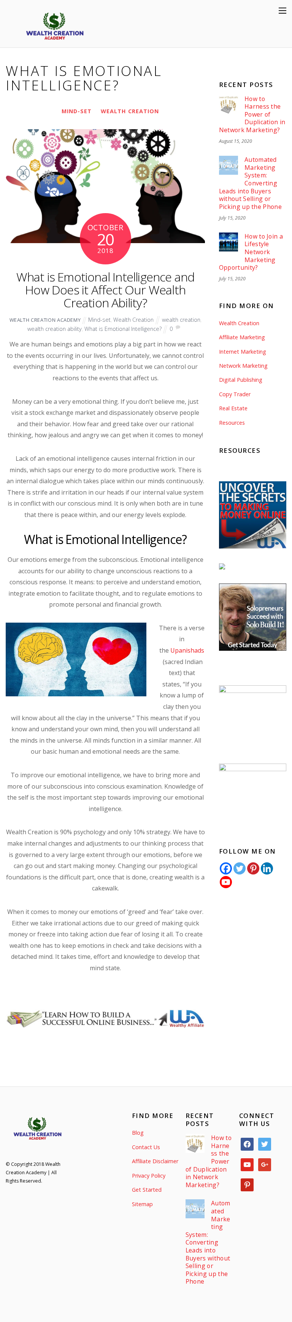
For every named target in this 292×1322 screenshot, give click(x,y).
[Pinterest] (253, 868)
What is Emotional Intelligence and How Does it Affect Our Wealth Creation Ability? (105, 290)
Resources (232, 422)
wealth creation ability (54, 328)
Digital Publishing (240, 379)
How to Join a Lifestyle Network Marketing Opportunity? (251, 252)
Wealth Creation (130, 111)
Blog (138, 1132)
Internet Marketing (242, 351)
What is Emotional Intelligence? (123, 328)
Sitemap (142, 1204)
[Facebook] (226, 868)
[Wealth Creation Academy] (55, 43)
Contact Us (146, 1147)
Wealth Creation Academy (45, 319)
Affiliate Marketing (242, 337)
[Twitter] (239, 868)
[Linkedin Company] (267, 868)
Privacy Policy (148, 1175)
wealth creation (181, 319)
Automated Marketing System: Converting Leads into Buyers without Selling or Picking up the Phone (250, 183)
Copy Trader (235, 394)
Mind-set (77, 111)
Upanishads (187, 650)
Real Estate (233, 408)
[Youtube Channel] (226, 882)
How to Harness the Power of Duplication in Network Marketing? (252, 114)
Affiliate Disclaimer (155, 1161)
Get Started (147, 1189)
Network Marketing (243, 365)
